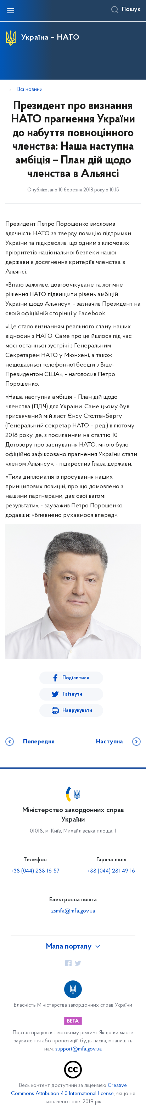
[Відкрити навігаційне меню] (10, 10)
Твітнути (72, 694)
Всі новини (30, 89)
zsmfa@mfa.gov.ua (73, 911)
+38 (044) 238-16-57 (35, 871)
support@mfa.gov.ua (78, 1049)
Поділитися (75, 678)
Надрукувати (77, 710)
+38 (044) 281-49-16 (111, 871)
